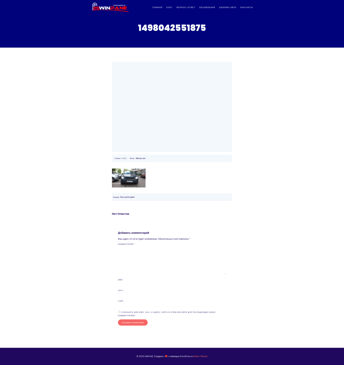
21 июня (117, 158)
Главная (157, 7)
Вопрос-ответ (186, 7)
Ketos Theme (200, 356)
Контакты (246, 7)
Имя (120, 280)
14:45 (124, 158)
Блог (169, 7)
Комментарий (126, 244)
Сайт (120, 301)
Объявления (207, 7)
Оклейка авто (227, 7)
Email (121, 290)
